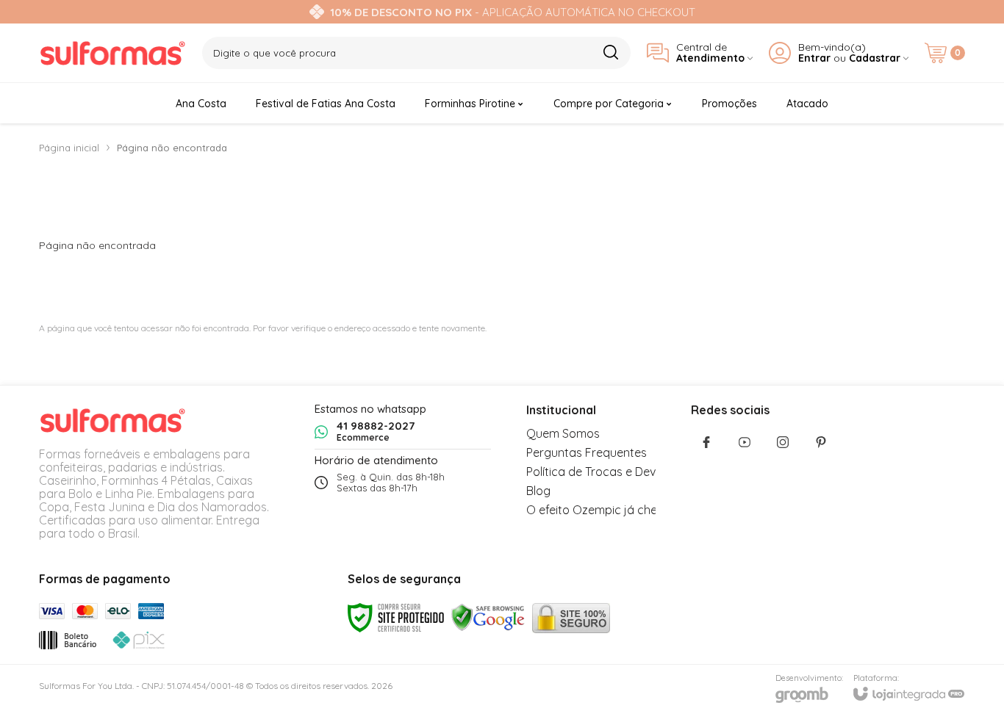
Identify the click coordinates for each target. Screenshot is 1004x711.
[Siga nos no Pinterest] (821, 442)
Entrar (814, 58)
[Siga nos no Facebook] (706, 442)
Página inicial (69, 148)
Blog (538, 490)
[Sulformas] (112, 53)
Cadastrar (874, 58)
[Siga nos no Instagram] (782, 442)
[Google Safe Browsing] (488, 616)
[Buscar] (610, 52)
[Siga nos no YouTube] (744, 442)
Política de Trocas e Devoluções (612, 471)
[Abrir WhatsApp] (967, 674)
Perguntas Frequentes (586, 452)
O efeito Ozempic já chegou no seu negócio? (648, 509)
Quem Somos (563, 433)
